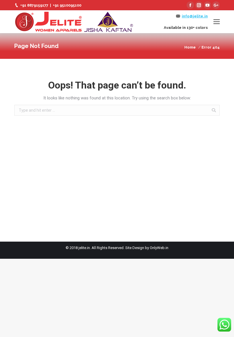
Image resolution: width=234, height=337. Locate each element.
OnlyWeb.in (159, 248)
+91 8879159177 (34, 5)
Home (190, 47)
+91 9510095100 (67, 5)
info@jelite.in (195, 16)
